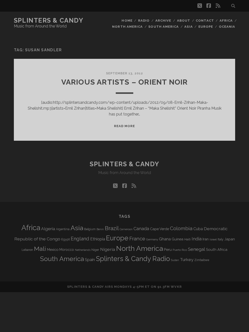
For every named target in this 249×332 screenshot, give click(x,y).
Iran (206, 239)
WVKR (176, 286)
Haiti (187, 239)
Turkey (186, 259)
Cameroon (126, 229)
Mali (40, 248)
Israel (213, 239)
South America (163, 26)
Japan (229, 239)
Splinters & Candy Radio (133, 259)
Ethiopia (97, 238)
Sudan (175, 260)
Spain (90, 259)
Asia (188, 26)
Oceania (227, 26)
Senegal (196, 249)
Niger (95, 250)
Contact (205, 20)
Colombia (181, 228)
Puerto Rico (180, 250)
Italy (220, 239)
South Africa (216, 249)
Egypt (65, 239)
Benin (100, 229)
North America (127, 26)
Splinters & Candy (48, 20)
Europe (205, 26)
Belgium (90, 229)
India (197, 238)
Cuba (198, 229)
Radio (144, 20)
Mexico (52, 249)
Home (127, 20)
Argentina (63, 229)
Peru (168, 249)
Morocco (66, 250)
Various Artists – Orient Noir (124, 82)
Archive (163, 20)
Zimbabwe (201, 260)
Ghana (165, 239)
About (183, 20)
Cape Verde (159, 229)
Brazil (112, 228)
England (80, 239)
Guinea (177, 239)
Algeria (48, 228)
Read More (124, 126)
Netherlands (82, 250)
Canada (141, 228)
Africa (226, 20)
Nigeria (107, 249)
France (137, 239)
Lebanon (27, 250)
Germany (152, 239)
